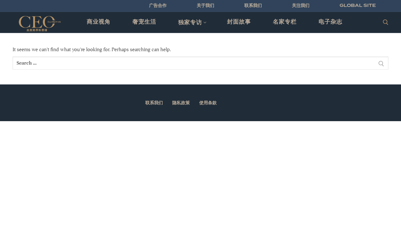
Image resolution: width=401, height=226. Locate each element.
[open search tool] (385, 22)
